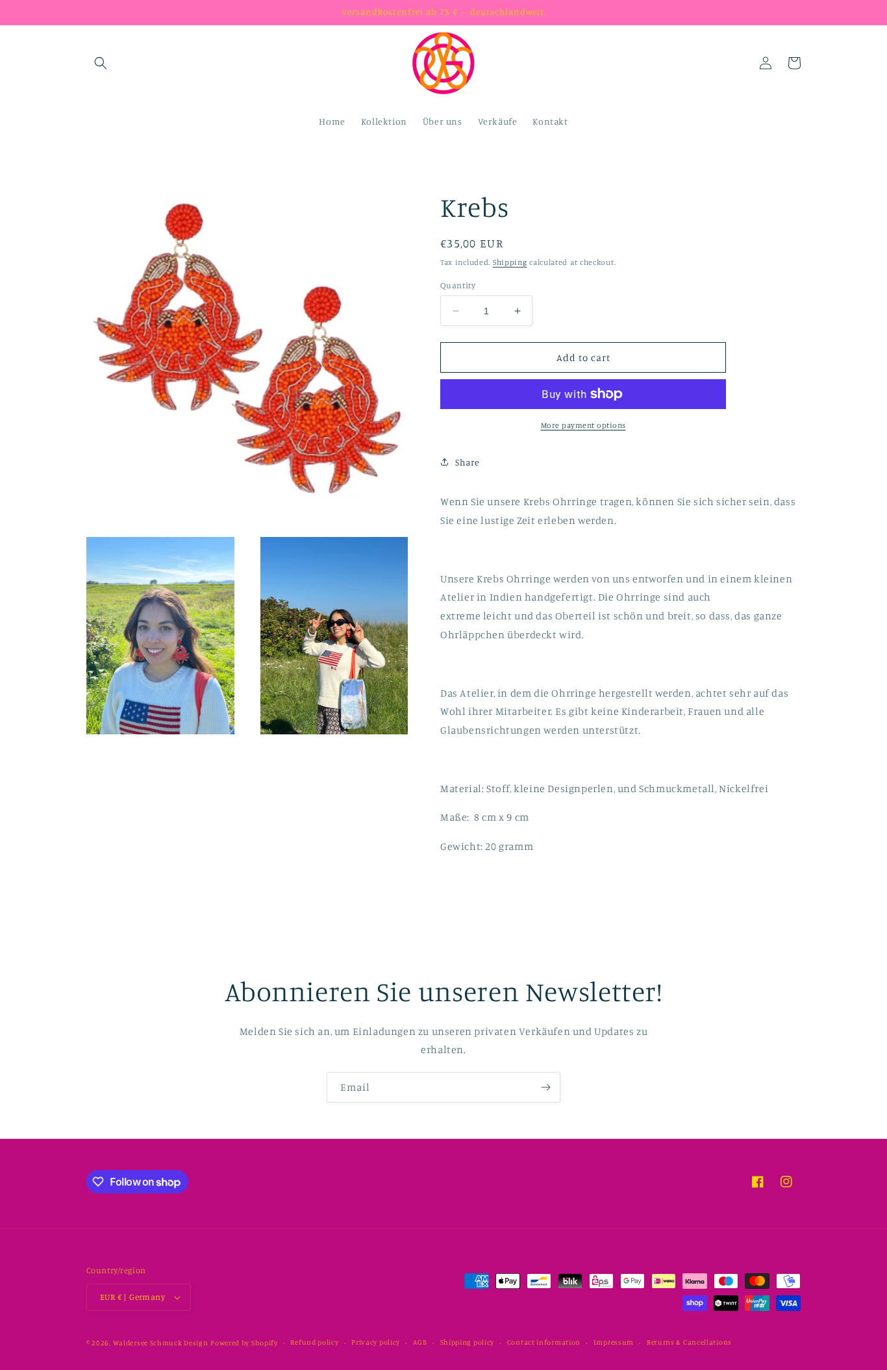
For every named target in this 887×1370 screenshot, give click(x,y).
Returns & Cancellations (689, 1342)
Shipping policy (467, 1342)
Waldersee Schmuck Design (160, 1342)
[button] (100, 63)
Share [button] (467, 461)
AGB (420, 1342)
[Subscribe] (545, 1087)
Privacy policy (375, 1342)
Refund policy (314, 1342)
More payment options (583, 425)
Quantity (457, 285)
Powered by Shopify (244, 1342)
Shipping (510, 262)
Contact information (544, 1342)
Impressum (613, 1342)
